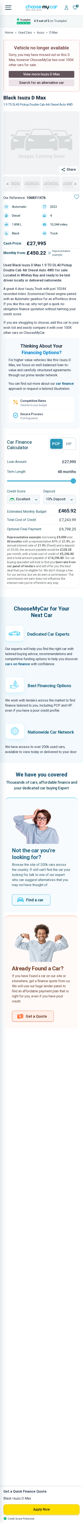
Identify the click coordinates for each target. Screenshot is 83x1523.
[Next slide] (75, 184)
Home (9, 32)
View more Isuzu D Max (41, 74)
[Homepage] (41, 8)
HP (69, 444)
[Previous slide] (7, 184)
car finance (65, 384)
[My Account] (66, 8)
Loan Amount (16, 462)
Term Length (16, 472)
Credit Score (16, 491)
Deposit (49, 491)
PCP (56, 444)
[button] (12, 184)
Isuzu (40, 32)
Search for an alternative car (41, 83)
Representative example (61, 253)
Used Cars (25, 32)
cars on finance (17, 664)
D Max (53, 32)
